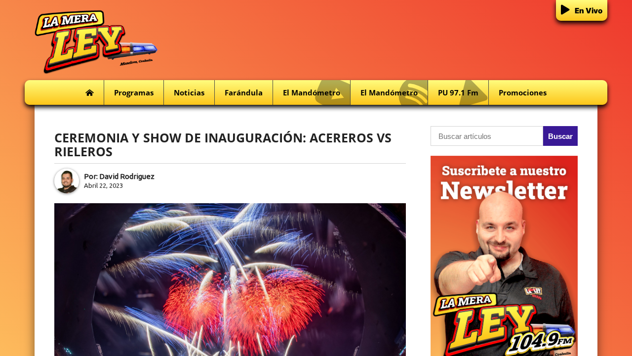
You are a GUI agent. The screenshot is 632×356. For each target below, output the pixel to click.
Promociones (523, 92)
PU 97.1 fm (458, 92)
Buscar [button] (560, 136)
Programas (134, 92)
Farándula (244, 92)
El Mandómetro (311, 92)
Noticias (189, 92)
